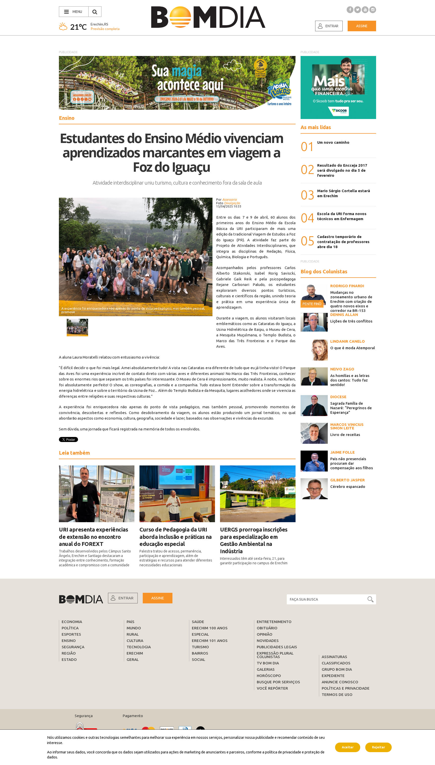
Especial (200, 634)
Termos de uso (337, 694)
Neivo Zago (342, 369)
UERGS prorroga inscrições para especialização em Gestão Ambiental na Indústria (253, 540)
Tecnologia (139, 647)
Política (70, 628)
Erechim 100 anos (210, 628)
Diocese (338, 397)
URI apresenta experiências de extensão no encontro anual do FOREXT (93, 536)
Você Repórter (272, 688)
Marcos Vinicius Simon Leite (347, 426)
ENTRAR (125, 598)
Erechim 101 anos (210, 640)
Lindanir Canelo (347, 341)
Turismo (200, 647)
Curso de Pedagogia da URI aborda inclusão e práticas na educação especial (175, 536)
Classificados (336, 663)
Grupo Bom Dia (337, 669)
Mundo (134, 628)
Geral (133, 659)
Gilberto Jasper (347, 480)
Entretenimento (274, 622)
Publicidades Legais (277, 647)
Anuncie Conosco (340, 682)
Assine (362, 26)
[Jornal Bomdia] (208, 17)
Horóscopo (269, 675)
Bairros (200, 653)
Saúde (198, 622)
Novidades (268, 640)
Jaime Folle (342, 452)
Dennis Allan (344, 314)
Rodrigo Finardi (347, 286)
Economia (72, 622)
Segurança (73, 647)
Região (69, 653)
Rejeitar (378, 747)
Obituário (267, 628)
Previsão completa (105, 28)
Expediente (333, 675)
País (130, 622)
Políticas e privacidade (346, 688)
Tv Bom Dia (268, 663)
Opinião (264, 634)
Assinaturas (334, 657)
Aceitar (347, 747)
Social (198, 659)
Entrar (331, 26)
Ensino (69, 640)
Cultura (135, 640)
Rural (133, 634)
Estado (69, 659)
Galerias (266, 669)
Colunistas (268, 657)
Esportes (71, 634)
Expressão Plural (275, 653)
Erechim (135, 653)
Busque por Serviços (278, 682)
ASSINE (157, 598)
